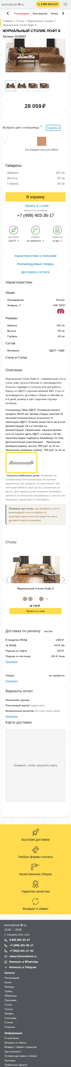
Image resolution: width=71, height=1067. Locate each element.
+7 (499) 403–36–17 (21, 945)
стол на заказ (37, 516)
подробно (53, 127)
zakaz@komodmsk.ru (23, 956)
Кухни (8, 982)
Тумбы (8, 991)
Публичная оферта (16, 1064)
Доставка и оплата (35, 272)
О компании (12, 1038)
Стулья (9, 1009)
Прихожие (11, 1000)
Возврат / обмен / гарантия (21, 1047)
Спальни (10, 1026)
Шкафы (9, 1013)
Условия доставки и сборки (21, 1055)
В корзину (35, 197)
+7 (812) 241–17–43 (21, 950)
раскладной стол (20, 512)
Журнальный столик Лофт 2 (35, 588)
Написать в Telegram (22, 967)
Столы (8, 1004)
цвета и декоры (31, 520)
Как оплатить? (13, 1051)
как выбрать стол (46, 508)
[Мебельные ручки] (21, 462)
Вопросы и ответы (15, 1042)
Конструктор (40, 13)
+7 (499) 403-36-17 (35, 215)
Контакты (10, 1060)
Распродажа (21, 13)
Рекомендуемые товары (35, 264)
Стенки (9, 1022)
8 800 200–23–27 (19, 939)
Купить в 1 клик (36, 611)
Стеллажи (10, 1018)
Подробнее (11, 661)
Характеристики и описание (35, 256)
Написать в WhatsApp (23, 961)
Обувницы (11, 995)
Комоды (55, 13)
